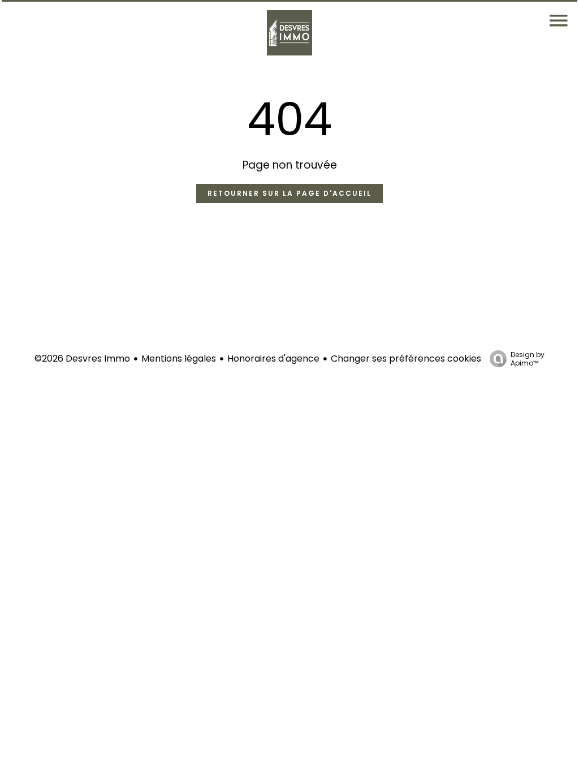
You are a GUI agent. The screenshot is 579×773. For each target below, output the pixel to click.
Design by (528, 358)
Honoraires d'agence (273, 358)
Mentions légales (178, 358)
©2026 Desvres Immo (82, 358)
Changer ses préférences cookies (406, 358)
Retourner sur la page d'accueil (289, 193)
